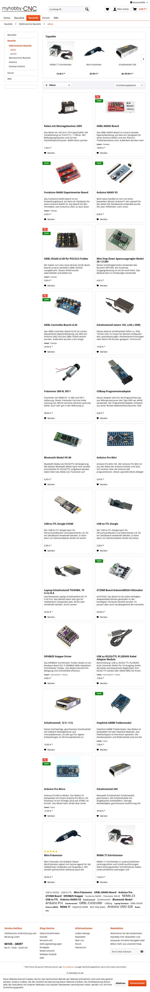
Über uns (79, 940)
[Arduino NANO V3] (120, 173)
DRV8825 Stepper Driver (57, 656)
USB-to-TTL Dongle (107, 523)
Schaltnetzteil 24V (127, 64)
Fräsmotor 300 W (112, 896)
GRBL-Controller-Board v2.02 (60, 325)
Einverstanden (137, 983)
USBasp (109, 903)
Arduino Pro (125, 892)
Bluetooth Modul (122, 899)
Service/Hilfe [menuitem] (139, 2)
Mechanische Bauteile (20, 57)
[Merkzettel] (107, 9)
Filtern (52, 85)
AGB (42, 957)
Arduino (13, 62)
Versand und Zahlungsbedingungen (51, 942)
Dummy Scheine (17, 66)
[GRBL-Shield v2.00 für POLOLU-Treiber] (67, 239)
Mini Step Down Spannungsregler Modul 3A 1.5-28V (120, 260)
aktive (13, 50)
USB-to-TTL (66, 892)
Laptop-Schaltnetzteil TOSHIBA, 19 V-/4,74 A (64, 592)
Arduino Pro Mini (107, 457)
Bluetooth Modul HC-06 (57, 457)
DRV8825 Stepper (74, 896)
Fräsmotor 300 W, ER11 (57, 391)
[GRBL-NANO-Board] (120, 107)
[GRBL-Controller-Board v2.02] (67, 306)
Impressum (80, 947)
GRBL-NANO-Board (108, 126)
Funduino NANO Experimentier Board (66, 192)
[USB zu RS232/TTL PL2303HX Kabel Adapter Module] (120, 637)
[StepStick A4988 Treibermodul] (120, 704)
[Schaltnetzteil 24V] (127, 51)
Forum (10, 73)
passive (13, 53)
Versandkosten (69, 967)
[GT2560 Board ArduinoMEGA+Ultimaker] (120, 571)
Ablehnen (120, 983)
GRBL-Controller (91, 903)
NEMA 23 (128, 896)
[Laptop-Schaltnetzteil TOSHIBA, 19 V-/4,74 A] (67, 571)
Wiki (9, 78)
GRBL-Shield (137, 903)
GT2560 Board (54, 896)
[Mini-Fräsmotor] (94, 51)
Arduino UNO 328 (120, 907)
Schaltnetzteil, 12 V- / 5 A (58, 722)
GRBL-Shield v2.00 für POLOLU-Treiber (66, 258)
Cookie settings (82, 933)
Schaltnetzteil (89, 900)
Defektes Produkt (48, 954)
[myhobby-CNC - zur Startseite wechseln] (19, 10)
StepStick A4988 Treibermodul (114, 722)
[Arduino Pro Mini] (120, 438)
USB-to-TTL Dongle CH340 (58, 523)
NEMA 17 (65, 906)
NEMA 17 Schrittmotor (61, 64)
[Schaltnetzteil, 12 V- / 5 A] (67, 704)
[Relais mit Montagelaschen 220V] (67, 107)
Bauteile (11, 40)
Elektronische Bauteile (20, 45)
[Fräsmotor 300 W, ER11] (67, 372)
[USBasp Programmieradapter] (120, 372)
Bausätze (11, 34)
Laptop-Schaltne (121, 903)
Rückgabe (44, 947)
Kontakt (43, 936)
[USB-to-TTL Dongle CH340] (67, 505)
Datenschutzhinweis (50, 933)
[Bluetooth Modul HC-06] (67, 438)
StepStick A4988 (80, 907)
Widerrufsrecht (47, 950)
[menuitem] (69, 9)
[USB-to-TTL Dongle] (120, 505)
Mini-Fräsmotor (94, 64)
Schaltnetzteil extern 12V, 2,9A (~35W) (118, 325)
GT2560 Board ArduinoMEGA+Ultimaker (120, 590)
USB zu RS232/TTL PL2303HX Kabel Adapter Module (116, 658)
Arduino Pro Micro (54, 789)
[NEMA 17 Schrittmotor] (61, 51)
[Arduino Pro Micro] (67, 770)
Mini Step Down (98, 907)
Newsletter (80, 936)
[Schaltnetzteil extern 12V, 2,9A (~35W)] (120, 306)
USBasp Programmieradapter (114, 391)
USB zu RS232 (53, 892)
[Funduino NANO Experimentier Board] (67, 173)
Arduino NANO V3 (107, 192)
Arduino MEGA (52, 907)
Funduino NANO (93, 896)
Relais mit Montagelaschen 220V (63, 126)
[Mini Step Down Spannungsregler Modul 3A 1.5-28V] (120, 239)
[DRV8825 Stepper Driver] (67, 637)
